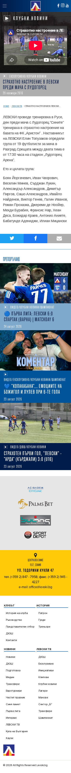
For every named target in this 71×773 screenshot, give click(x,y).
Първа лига (13, 710)
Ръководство (14, 619)
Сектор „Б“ (45, 704)
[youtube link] (67, 5)
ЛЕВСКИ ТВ (13, 724)
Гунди (41, 619)
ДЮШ (9, 633)
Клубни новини (47, 683)
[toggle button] (4, 6)
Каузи (9, 738)
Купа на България (17, 731)
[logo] (35, 5)
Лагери (42, 690)
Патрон (42, 613)
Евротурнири (14, 690)
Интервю (11, 717)
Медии (10, 677)
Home (6, 106)
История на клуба (17, 613)
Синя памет (13, 704)
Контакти (11, 640)
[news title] (35, 283)
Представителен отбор (20, 626)
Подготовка (13, 670)
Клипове (43, 677)
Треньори (44, 626)
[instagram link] (62, 5)
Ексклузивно (46, 663)
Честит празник (15, 697)
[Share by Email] (59, 238)
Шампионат (45, 717)
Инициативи (45, 670)
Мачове (43, 697)
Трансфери (13, 683)
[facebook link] (58, 5)
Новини (10, 656)
